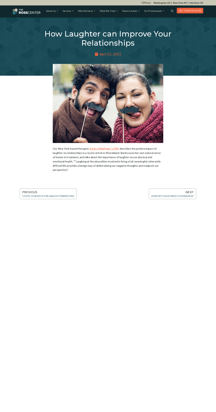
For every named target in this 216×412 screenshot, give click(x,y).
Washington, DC (162, 3)
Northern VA (196, 3)
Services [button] (67, 10)
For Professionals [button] (153, 10)
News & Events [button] (130, 10)
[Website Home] (26, 11)
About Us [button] (51, 10)
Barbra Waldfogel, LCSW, (104, 148)
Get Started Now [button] (190, 10)
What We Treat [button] (108, 10)
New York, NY (180, 3)
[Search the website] (172, 10)
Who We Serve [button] (85, 10)
